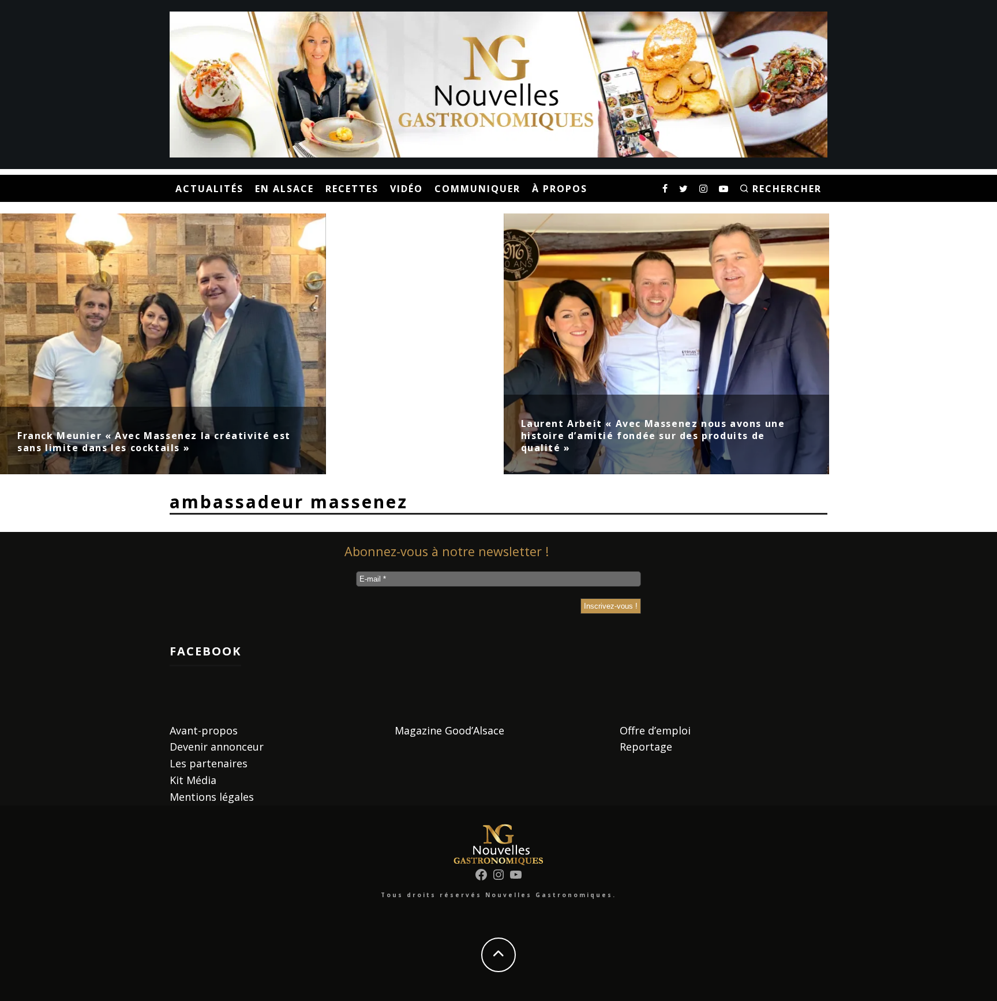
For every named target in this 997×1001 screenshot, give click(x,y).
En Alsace (284, 188)
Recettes (351, 188)
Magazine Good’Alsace (449, 730)
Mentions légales (212, 797)
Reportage (646, 746)
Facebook (205, 651)
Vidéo (406, 188)
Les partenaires (209, 763)
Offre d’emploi (655, 730)
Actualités (209, 188)
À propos (559, 188)
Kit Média (193, 780)
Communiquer (477, 188)
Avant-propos (204, 730)
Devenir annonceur (217, 746)
